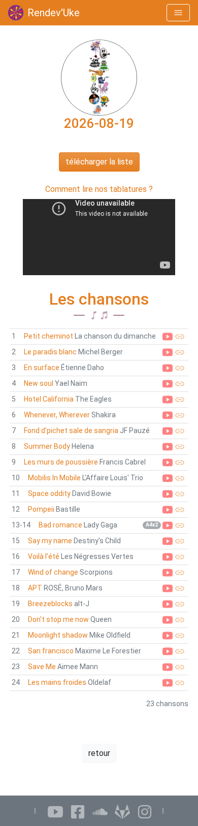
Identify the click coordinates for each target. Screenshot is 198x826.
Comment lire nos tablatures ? (99, 189)
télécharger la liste (99, 162)
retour (99, 753)
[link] (99, 336)
